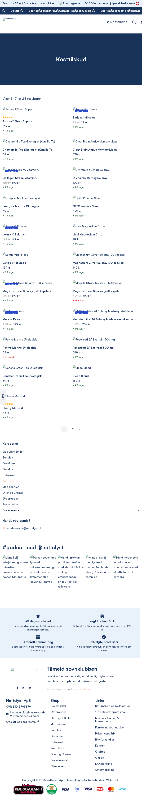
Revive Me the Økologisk (19, 347)
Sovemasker (10, 504)
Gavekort (9, 469)
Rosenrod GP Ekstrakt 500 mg (93, 347)
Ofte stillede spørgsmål (21, 721)
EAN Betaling (103, 763)
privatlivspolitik (86, 689)
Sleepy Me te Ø (13, 408)
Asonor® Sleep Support (18, 121)
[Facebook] (17, 688)
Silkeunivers (58, 766)
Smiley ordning (104, 769)
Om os (99, 757)
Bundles (8, 457)
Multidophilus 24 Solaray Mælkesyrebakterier (103, 319)
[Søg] (134, 22)
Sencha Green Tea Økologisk (22, 376)
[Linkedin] (30, 688)
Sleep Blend (81, 376)
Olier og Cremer (13, 492)
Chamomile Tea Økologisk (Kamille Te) (28, 149)
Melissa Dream (12, 319)
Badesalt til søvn (84, 117)
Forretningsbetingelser (110, 727)
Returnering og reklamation (113, 706)
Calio (116, 780)
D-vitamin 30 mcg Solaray (90, 178)
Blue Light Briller (13, 451)
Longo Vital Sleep (14, 262)
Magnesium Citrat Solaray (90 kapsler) (98, 262)
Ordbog (100, 751)
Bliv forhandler (104, 739)
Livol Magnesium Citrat (88, 234)
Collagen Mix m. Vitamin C (20, 178)
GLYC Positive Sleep (86, 206)
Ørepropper (10, 498)
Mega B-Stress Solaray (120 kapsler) (27, 291)
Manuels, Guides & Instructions (107, 719)
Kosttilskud (10, 481)
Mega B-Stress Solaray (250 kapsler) (97, 291)
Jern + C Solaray (14, 234)
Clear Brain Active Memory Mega (95, 149)
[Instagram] (23, 688)
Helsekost (9, 475)
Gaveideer (9, 463)
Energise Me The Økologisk (21, 206)
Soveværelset (11, 510)
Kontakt (100, 745)
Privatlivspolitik (105, 733)
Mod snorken (11, 487)
